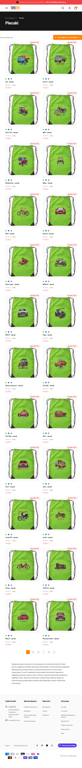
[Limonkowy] (6, 79)
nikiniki (65, 755)
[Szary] (11, 79)
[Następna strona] (54, 652)
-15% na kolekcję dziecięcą (55, 2)
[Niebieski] (8, 79)
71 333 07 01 (12, 707)
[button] (6, 8)
